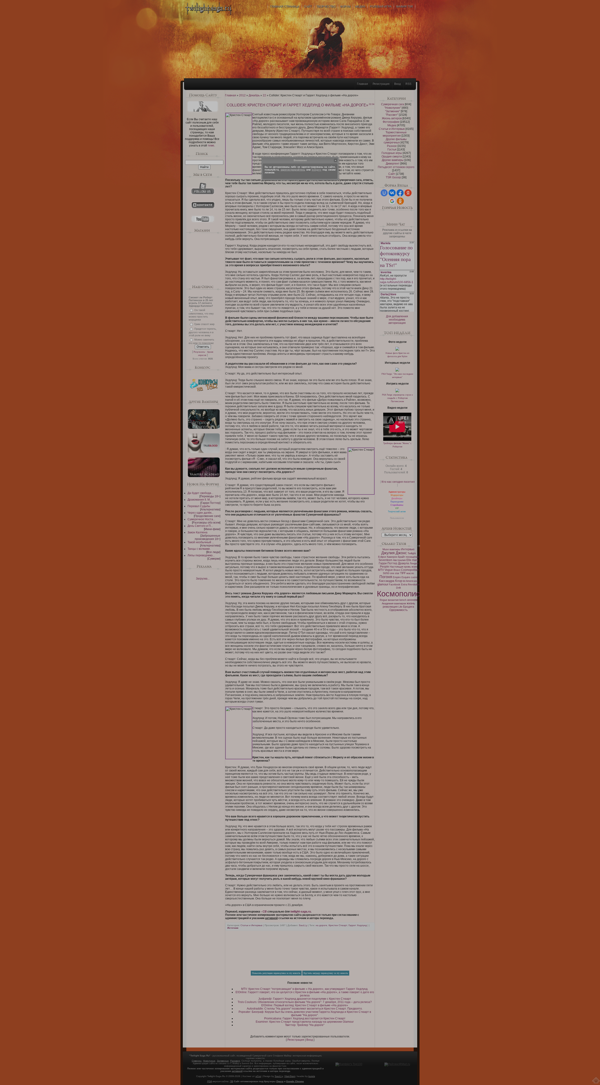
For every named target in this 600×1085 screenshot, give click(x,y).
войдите (316, 169)
